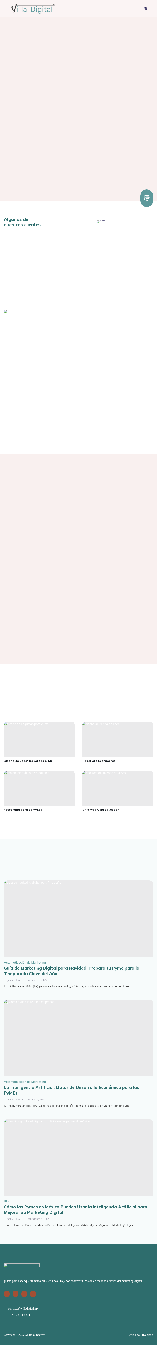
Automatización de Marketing (25, 962)
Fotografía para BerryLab (23, 809)
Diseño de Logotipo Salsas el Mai (28, 761)
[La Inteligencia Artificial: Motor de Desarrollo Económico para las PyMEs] (78, 1038)
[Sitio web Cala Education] (117, 788)
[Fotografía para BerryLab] (39, 788)
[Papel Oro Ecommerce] (117, 739)
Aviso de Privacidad (141, 1334)
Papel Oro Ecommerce (98, 761)
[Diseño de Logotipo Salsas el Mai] (39, 739)
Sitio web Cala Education (100, 809)
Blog (7, 1201)
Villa (16, 980)
